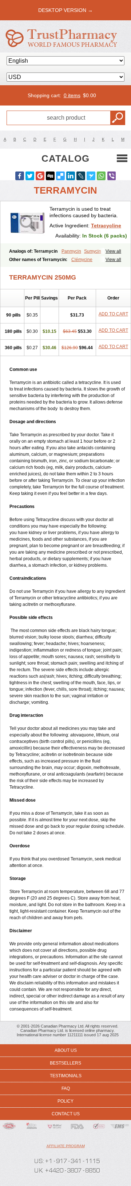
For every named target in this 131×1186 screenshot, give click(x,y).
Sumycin (92, 251)
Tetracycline (106, 225)
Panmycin (71, 251)
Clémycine (81, 259)
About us (66, 1050)
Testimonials (66, 1075)
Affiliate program (66, 1146)
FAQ (65, 1088)
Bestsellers (65, 1063)
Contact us (66, 1113)
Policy (65, 1101)
